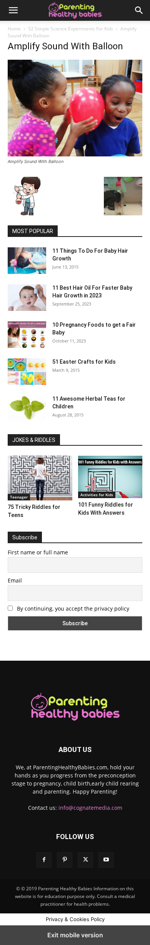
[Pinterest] (64, 860)
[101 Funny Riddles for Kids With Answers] (110, 477)
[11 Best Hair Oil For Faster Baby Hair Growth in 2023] (27, 297)
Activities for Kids (96, 494)
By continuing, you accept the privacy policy (72, 608)
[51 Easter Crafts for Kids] (27, 371)
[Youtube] (106, 860)
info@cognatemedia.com (90, 807)
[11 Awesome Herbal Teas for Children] (27, 408)
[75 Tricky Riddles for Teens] (40, 478)
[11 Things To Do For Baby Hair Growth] (27, 260)
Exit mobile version (75, 935)
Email (15, 580)
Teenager (19, 497)
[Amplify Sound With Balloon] (75, 154)
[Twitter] (85, 860)
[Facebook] (44, 860)
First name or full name (38, 552)
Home (14, 28)
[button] (13, 10)
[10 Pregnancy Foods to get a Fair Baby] (27, 334)
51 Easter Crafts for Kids (84, 362)
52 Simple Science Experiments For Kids (70, 28)
